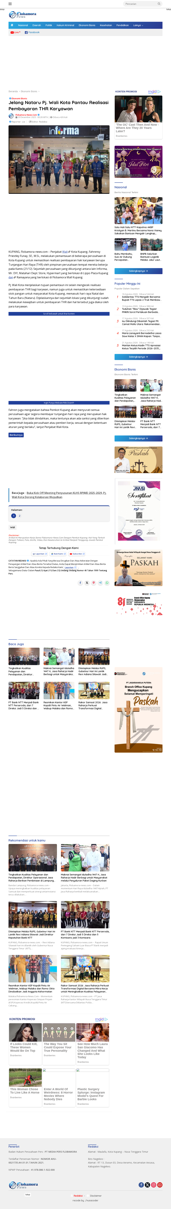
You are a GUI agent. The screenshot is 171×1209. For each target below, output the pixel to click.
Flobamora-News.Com (26, 114)
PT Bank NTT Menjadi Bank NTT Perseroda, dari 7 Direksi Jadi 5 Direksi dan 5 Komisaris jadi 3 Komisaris (24, 705)
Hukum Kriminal (65, 25)
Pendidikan (123, 25)
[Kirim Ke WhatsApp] (107, 582)
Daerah (37, 25)
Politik (49, 25)
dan (11, 277)
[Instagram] (153, 1185)
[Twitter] (147, 1185)
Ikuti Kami (58, 553)
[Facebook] (141, 1185)
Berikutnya (16, 434)
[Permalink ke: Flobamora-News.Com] (11, 115)
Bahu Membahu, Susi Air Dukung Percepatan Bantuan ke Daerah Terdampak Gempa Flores (125, 257)
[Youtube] (159, 1185)
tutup (28, 1194)
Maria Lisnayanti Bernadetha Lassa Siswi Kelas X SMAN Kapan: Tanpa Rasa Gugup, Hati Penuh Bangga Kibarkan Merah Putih (141, 335)
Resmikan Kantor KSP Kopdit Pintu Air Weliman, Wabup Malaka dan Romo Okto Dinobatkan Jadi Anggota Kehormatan (58, 705)
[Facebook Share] (80, 582)
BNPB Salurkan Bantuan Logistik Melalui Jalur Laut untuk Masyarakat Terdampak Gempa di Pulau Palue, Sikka (151, 257)
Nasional (23, 25)
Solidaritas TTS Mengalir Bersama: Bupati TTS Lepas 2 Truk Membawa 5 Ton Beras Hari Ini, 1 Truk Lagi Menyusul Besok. (142, 298)
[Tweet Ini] (87, 582)
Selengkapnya (137, 270)
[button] (159, 3)
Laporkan (40, 553)
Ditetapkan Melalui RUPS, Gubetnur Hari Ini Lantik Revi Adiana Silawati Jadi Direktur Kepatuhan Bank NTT (92, 671)
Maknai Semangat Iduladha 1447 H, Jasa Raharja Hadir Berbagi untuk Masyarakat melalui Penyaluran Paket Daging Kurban (59, 671)
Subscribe (77, 553)
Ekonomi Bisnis (87, 25)
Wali (65, 252)
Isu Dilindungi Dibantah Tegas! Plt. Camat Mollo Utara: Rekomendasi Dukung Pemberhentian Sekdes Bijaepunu (140, 323)
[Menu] (11, 4)
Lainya (137, 25)
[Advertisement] (85, 62)
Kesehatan (106, 25)
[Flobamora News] (23, 14)
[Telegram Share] (100, 582)
